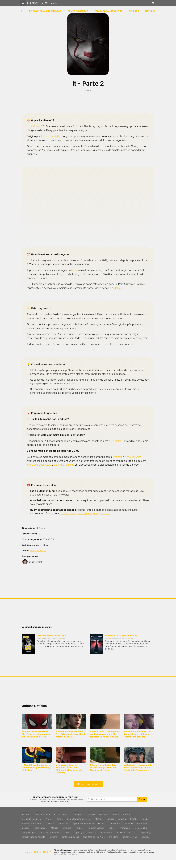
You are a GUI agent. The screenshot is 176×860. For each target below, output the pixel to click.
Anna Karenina (133, 456)
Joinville (121, 832)
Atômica (105, 513)
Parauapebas (40, 827)
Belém (116, 814)
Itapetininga (145, 832)
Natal (49, 818)
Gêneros (134, 11)
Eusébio (127, 814)
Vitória (132, 832)
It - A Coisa (33, 126)
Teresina (129, 823)
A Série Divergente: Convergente (79, 513)
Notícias (150, 11)
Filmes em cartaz (78, 11)
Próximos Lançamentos (108, 11)
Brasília (110, 818)
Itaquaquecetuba (96, 827)
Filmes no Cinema (42, 3)
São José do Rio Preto (94, 836)
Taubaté (79, 827)
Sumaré (53, 836)
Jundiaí (145, 818)
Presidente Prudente (31, 823)
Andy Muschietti (50, 136)
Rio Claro (113, 836)
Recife (60, 818)
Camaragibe (141, 827)
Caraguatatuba (129, 836)
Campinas (142, 823)
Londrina (50, 823)
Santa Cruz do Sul (70, 836)
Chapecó (66, 827)
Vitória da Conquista (31, 818)
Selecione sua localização (45, 11)
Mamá (117, 287)
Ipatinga (80, 832)
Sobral (112, 827)
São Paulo (26, 814)
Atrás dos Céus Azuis (39, 464)
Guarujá (92, 832)
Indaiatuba (115, 823)
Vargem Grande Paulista (33, 836)
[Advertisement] (88, 105)
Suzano (67, 832)
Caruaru (145, 836)
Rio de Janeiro (61, 814)
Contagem (78, 814)
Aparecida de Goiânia (83, 823)
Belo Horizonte (43, 814)
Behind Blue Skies (64, 464)
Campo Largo (28, 832)
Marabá (134, 818)
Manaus (98, 818)
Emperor (117, 456)
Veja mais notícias (88, 784)
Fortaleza (103, 814)
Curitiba (91, 814)
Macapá (25, 827)
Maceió (54, 827)
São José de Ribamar (49, 832)
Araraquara (125, 827)
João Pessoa (106, 832)
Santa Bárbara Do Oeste (78, 818)
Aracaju (122, 818)
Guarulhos (63, 823)
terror (74, 270)
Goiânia (102, 823)
